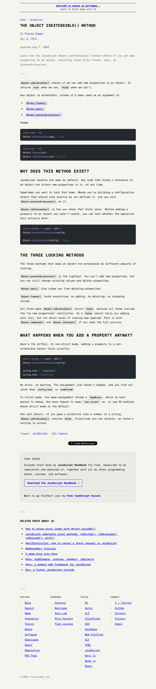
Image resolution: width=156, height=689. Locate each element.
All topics (59, 433)
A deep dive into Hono (41, 554)
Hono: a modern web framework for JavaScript (58, 564)
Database (91, 629)
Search (29, 608)
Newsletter (32, 650)
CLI (87, 613)
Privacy (120, 618)
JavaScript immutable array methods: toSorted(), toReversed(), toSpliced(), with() (71, 536)
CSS (87, 624)
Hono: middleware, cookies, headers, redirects (59, 559)
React (88, 666)
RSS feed (31, 655)
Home (22, 19)
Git (87, 639)
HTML (88, 645)
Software (31, 634)
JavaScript (36, 19)
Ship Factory (64, 618)
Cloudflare (92, 618)
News (28, 613)
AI (86, 603)
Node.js (90, 661)
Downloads (31, 639)
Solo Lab (61, 613)
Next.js (90, 655)
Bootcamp (61, 608)
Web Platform (94, 634)
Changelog (31, 618)
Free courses (64, 624)
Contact (120, 613)
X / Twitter (123, 603)
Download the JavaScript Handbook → (53, 483)
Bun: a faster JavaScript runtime (49, 569)
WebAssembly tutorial (40, 548)
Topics (29, 624)
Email (119, 624)
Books (28, 629)
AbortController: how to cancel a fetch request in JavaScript (71, 543)
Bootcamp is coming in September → (78, 6)
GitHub (119, 608)
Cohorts (60, 603)
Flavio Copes (34, 33)
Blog (28, 603)
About (28, 645)
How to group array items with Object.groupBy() (60, 528)
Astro (88, 608)
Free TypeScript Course (83, 495)
